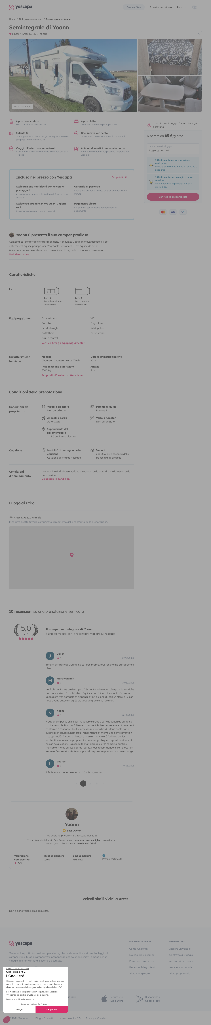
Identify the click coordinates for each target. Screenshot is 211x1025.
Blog (38, 1018)
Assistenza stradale (180, 967)
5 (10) (15, 33)
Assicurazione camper (182, 961)
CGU (79, 1018)
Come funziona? (138, 948)
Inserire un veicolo (161, 7)
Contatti (48, 1018)
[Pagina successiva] (104, 783)
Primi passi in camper (141, 961)
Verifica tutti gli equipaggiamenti (63, 342)
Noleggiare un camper (142, 954)
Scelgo (19, 1009)
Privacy (89, 1018)
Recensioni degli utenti (142, 967)
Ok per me (51, 1009)
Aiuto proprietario (179, 973)
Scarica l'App (134, 7)
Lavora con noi (65, 1018)
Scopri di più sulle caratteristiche (62, 375)
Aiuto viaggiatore (139, 973)
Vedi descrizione (19, 254)
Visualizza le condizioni (56, 478)
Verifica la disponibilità (173, 196)
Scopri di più (119, 177)
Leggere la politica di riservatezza (20, 999)
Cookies (102, 1018)
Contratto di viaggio (181, 954)
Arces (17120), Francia (34, 33)
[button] (6, 1019)
